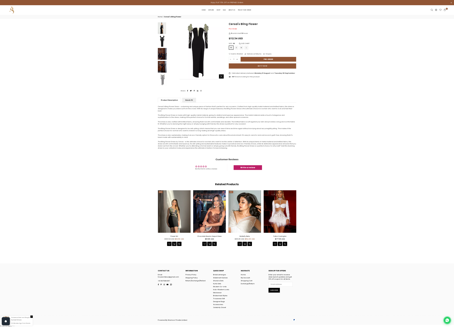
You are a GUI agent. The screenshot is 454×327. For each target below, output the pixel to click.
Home (160, 17)
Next (223, 51)
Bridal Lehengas (219, 275)
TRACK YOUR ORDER (244, 10)
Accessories (218, 304)
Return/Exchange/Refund (196, 281)
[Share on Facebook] (187, 91)
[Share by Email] (201, 91)
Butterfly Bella (245, 236)
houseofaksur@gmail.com (168, 277)
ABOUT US (232, 10)
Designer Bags (219, 301)
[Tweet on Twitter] (191, 91)
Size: (239, 43)
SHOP (218, 10)
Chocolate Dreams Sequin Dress (209, 236)
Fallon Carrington (279, 236)
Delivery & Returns (254, 54)
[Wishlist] (440, 10)
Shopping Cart (246, 281)
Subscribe (274, 290)
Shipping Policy (192, 278)
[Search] (432, 10)
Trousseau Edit (219, 298)
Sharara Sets (218, 281)
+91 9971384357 (164, 281)
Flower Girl (174, 236)
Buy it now (262, 66)
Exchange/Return (248, 284)
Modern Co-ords (220, 286)
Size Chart (245, 43)
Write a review (247, 167)
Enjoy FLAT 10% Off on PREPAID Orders (227, 2)
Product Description (169, 100)
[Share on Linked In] (198, 91)
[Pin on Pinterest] (194, 91)
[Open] (6, 321)
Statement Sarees (220, 278)
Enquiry (268, 54)
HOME (204, 10)
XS (231, 48)
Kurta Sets (217, 284)
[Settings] (436, 10)
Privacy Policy (191, 275)
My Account (245, 278)
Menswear (217, 293)
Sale (224, 10)
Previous (170, 51)
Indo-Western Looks (221, 289)
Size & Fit (189, 100)
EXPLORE (211, 10)
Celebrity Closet (219, 307)
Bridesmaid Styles (220, 295)
